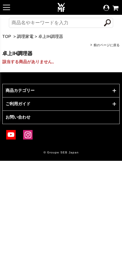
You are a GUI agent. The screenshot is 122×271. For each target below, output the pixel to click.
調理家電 (25, 36)
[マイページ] (106, 8)
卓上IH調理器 (50, 36)
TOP (6, 36)
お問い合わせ (18, 117)
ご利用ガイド (18, 103)
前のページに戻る (107, 45)
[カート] (115, 8)
